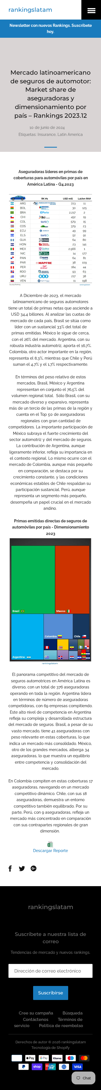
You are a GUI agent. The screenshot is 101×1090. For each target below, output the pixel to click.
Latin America (70, 134)
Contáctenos (35, 1019)
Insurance (47, 134)
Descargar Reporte (50, 850)
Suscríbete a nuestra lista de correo (50, 937)
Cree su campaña (36, 1013)
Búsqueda (72, 1013)
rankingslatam (30, 9)
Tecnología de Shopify (50, 1048)
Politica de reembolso (61, 1025)
